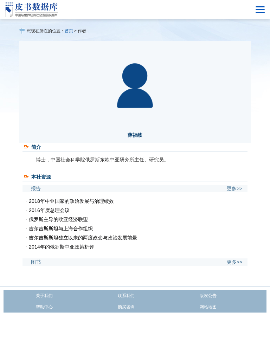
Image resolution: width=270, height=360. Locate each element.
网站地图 (208, 306)
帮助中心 (44, 306)
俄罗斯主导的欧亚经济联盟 (58, 219)
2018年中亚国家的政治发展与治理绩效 (71, 201)
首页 (69, 30)
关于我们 (44, 295)
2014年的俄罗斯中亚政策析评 (61, 247)
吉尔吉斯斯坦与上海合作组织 (61, 228)
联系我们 (126, 295)
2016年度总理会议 (49, 210)
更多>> (234, 188)
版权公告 (208, 295)
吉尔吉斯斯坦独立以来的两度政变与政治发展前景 (83, 237)
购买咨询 (126, 306)
